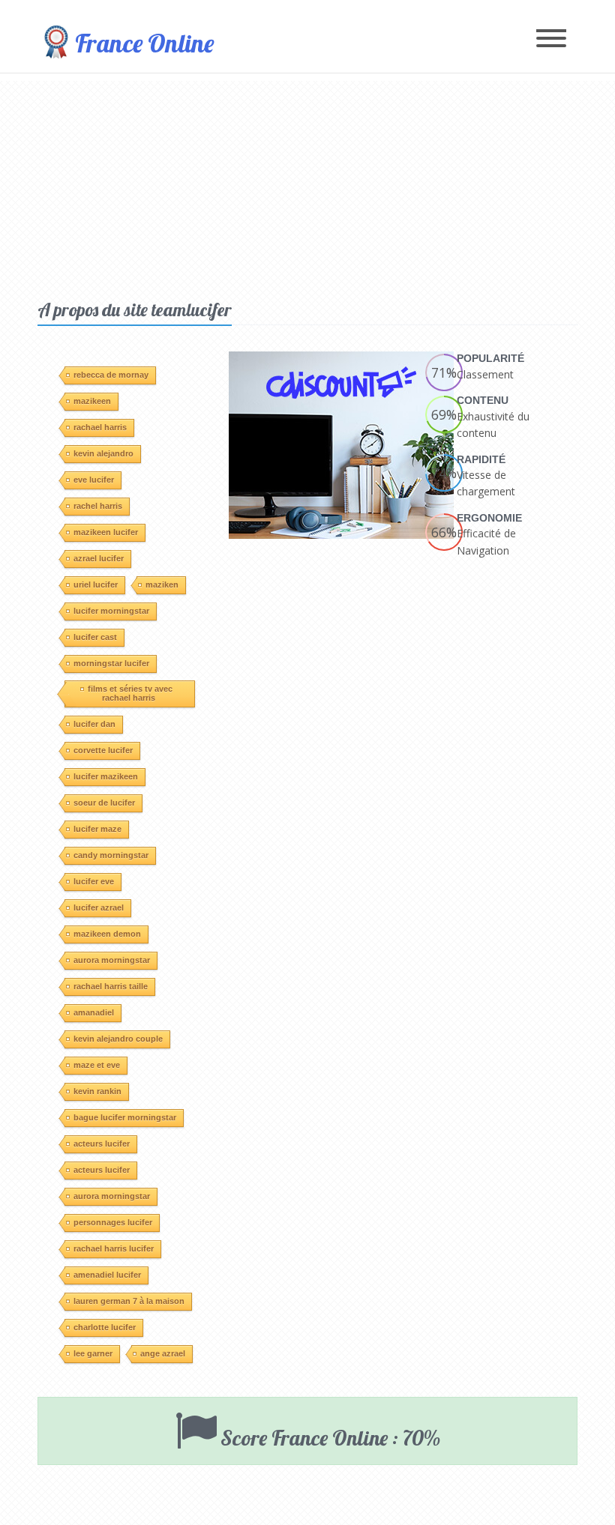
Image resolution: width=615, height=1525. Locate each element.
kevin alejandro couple (118, 1038)
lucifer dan (95, 723)
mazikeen (92, 400)
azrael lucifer (99, 558)
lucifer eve (94, 881)
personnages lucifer (113, 1222)
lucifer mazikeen (106, 776)
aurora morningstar (112, 959)
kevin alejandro (104, 453)
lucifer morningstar (111, 610)
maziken (162, 584)
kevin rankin (98, 1091)
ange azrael (162, 1353)
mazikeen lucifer (106, 532)
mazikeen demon (107, 933)
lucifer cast (95, 636)
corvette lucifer (103, 750)
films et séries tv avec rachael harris (130, 693)
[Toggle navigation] (551, 39)
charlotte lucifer (105, 1327)
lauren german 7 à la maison (129, 1300)
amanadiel (94, 1012)
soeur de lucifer (104, 802)
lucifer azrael (99, 907)
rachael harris (100, 427)
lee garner (93, 1353)
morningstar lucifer (111, 663)
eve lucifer (94, 479)
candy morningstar (111, 855)
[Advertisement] (307, 186)
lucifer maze (98, 828)
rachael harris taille (111, 986)
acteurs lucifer (102, 1143)
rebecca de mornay (111, 374)
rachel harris (98, 505)
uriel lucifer (96, 584)
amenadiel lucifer (107, 1274)
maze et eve (97, 1064)
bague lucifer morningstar (125, 1117)
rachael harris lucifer (114, 1248)
